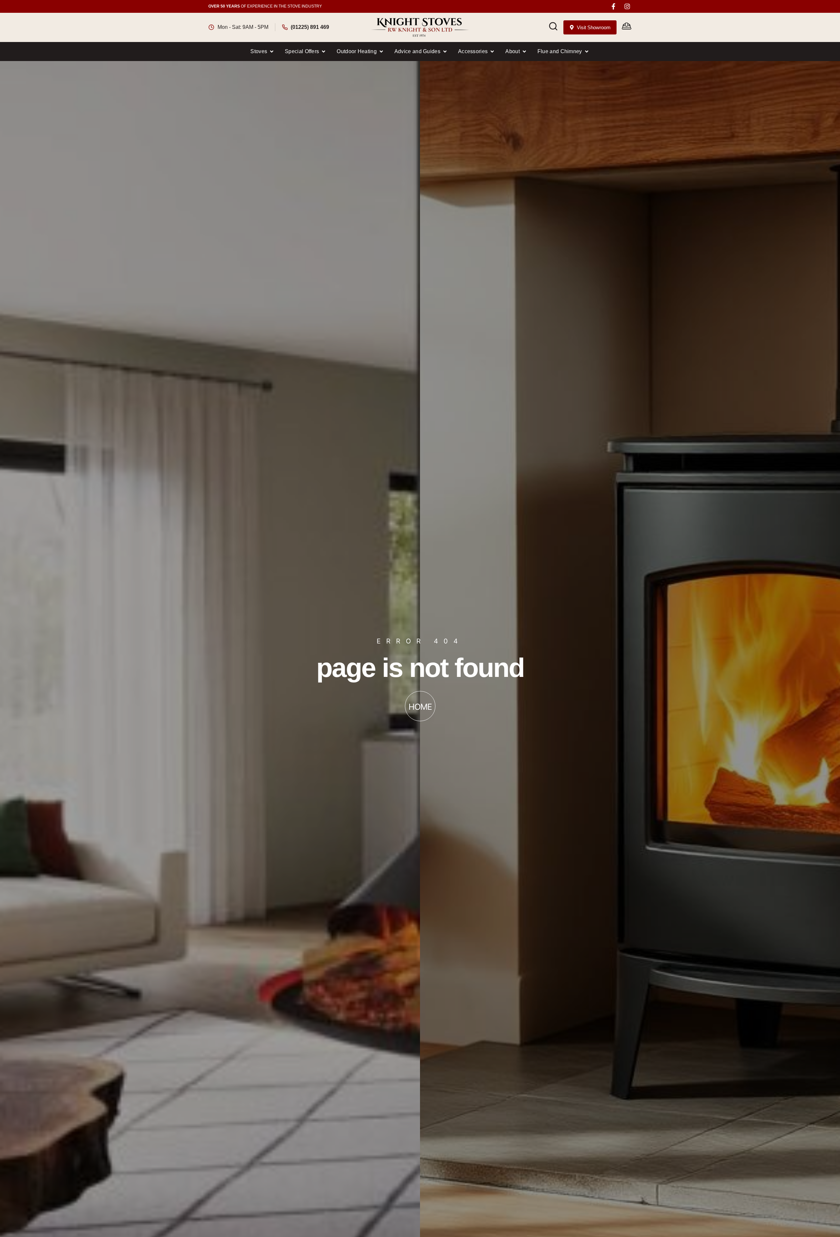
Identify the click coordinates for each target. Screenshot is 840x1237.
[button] (262, 51)
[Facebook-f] (613, 6)
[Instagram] (627, 6)
